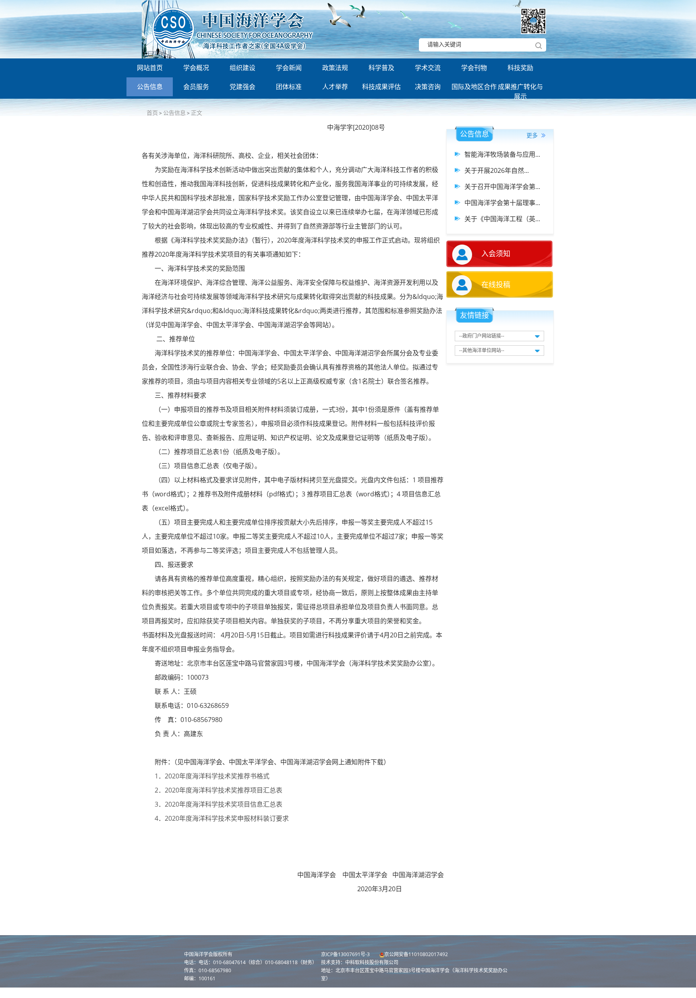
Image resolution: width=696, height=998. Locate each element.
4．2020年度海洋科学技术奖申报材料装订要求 (221, 818)
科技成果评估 (381, 86)
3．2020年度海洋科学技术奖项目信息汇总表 (218, 804)
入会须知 (495, 253)
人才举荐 (335, 86)
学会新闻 (289, 67)
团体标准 (289, 86)
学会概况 (196, 67)
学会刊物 (474, 67)
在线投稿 (495, 284)
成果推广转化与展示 (520, 89)
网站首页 (150, 67)
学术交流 (428, 67)
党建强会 (242, 86)
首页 (152, 112)
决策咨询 (428, 86)
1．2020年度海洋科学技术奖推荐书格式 (212, 776)
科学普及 (381, 67)
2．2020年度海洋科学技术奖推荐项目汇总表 (217, 790)
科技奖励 (520, 67)
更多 (532, 135)
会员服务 (196, 86)
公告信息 (150, 86)
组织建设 (242, 67)
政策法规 (335, 67)
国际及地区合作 (474, 86)
